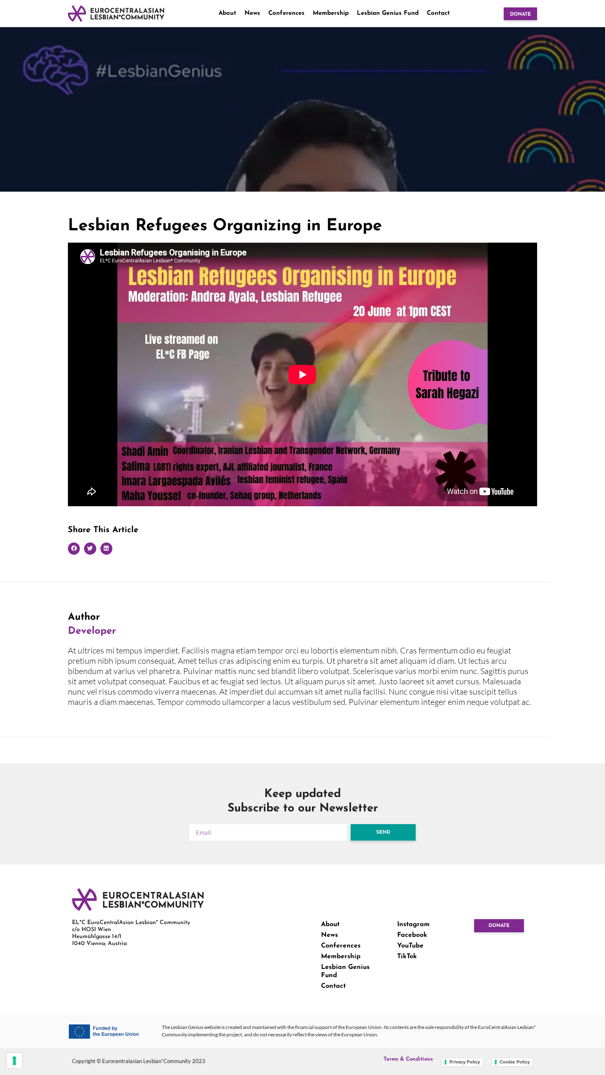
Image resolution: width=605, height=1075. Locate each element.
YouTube (410, 946)
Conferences (286, 13)
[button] (74, 548)
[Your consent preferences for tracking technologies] (14, 1060)
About (227, 13)
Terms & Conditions (408, 1059)
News (252, 13)
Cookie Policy (515, 1062)
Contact (438, 13)
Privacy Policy (464, 1062)
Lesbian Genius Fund (388, 13)
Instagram (413, 924)
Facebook (412, 935)
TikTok (407, 956)
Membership (331, 13)
